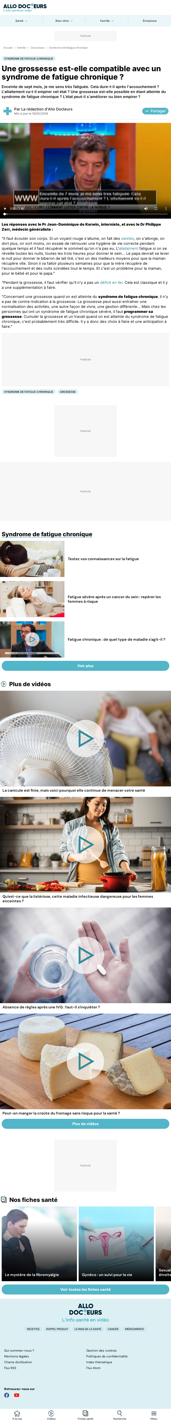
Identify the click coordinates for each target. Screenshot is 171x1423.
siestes (127, 238)
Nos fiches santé (33, 1199)
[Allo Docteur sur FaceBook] (6, 1395)
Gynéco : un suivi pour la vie (107, 1274)
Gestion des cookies (101, 1350)
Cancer (113, 1329)
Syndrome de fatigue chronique (68, 47)
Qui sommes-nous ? (19, 1350)
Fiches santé (85, 1419)
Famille (105, 21)
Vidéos (51, 1419)
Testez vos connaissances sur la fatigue (103, 558)
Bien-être (62, 21)
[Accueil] (85, 1312)
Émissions (150, 21)
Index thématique (99, 1362)
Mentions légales (16, 1356)
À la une (17, 1419)
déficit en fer (111, 282)
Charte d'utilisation (18, 1362)
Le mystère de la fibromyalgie (32, 1274)
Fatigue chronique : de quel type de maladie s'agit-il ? (116, 639)
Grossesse (37, 47)
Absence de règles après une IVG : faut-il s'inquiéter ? (51, 1007)
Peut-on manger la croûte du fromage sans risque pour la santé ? (61, 1113)
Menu (154, 1419)
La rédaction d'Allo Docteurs (47, 109)
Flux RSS (10, 1368)
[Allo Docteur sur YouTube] (16, 1395)
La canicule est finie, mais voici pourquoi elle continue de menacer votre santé (74, 790)
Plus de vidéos (30, 684)
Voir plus (85, 665)
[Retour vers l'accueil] (85, 7)
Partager (158, 111)
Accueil (7, 47)
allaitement (128, 248)
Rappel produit (57, 1329)
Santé (19, 21)
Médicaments (134, 1329)
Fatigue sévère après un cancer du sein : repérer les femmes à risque (114, 599)
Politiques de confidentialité (107, 1356)
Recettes (33, 1329)
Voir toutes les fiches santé (85, 1289)
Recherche (119, 1419)
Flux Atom (93, 1368)
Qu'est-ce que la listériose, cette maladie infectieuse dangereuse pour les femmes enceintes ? (78, 899)
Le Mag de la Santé (88, 1329)
